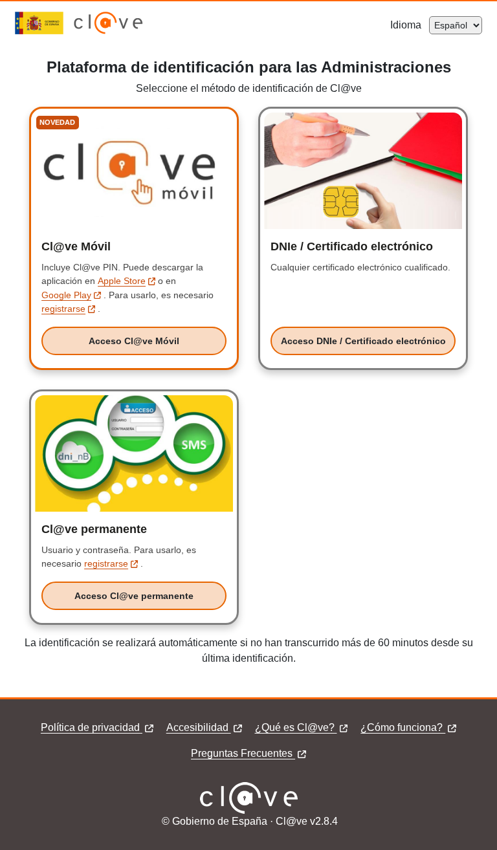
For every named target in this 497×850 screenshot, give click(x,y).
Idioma (409, 24)
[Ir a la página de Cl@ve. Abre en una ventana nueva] (108, 30)
